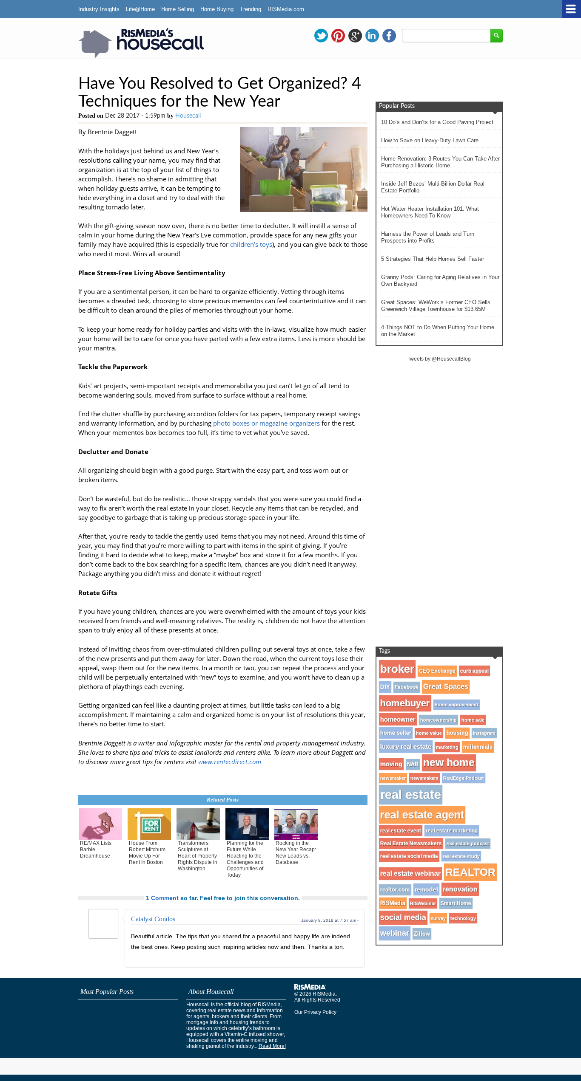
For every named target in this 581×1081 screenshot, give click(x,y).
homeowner (398, 719)
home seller (395, 733)
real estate (410, 794)
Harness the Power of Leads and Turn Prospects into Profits (427, 237)
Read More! (272, 1046)
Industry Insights (99, 9)
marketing (447, 747)
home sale (472, 720)
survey (438, 918)
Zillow (422, 934)
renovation (460, 889)
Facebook (407, 687)
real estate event (400, 830)
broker (397, 669)
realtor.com (395, 890)
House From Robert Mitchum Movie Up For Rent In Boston (147, 852)
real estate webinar (410, 873)
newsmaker (393, 778)
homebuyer (405, 703)
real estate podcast (468, 843)
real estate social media (409, 856)
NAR (413, 765)
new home (449, 762)
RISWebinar (423, 903)
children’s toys (251, 244)
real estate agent (422, 815)
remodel (426, 889)
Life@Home (140, 9)
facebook (389, 35)
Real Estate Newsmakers (411, 844)
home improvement (456, 704)
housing (457, 733)
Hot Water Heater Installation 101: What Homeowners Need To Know (430, 212)
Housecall (188, 116)
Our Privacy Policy (315, 1012)
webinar (394, 933)
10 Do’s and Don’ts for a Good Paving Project (437, 122)
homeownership (438, 720)
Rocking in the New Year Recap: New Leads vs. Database (296, 852)
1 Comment (162, 898)
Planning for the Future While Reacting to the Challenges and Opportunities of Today (245, 859)
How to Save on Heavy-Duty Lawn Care (429, 140)
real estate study (461, 856)
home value (429, 733)
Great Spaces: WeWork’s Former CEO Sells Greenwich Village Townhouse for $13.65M (435, 305)
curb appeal (474, 671)
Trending (250, 9)
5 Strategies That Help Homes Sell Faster (432, 259)
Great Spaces (445, 687)
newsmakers (424, 778)
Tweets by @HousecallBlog (439, 359)
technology (463, 918)
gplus (355, 35)
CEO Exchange (437, 671)
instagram (484, 733)
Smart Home (456, 903)
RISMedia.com (286, 9)
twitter (321, 35)
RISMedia (392, 903)
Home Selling (177, 9)
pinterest (338, 35)
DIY (385, 687)
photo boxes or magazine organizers (266, 423)
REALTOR (470, 872)
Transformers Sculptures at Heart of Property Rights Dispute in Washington (197, 856)
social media (403, 917)
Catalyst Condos (153, 919)
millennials (478, 747)
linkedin (372, 35)
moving (391, 764)
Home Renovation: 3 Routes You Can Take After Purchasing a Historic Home (440, 162)
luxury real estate (405, 746)
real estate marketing (452, 831)
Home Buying (217, 9)
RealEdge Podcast (463, 778)
